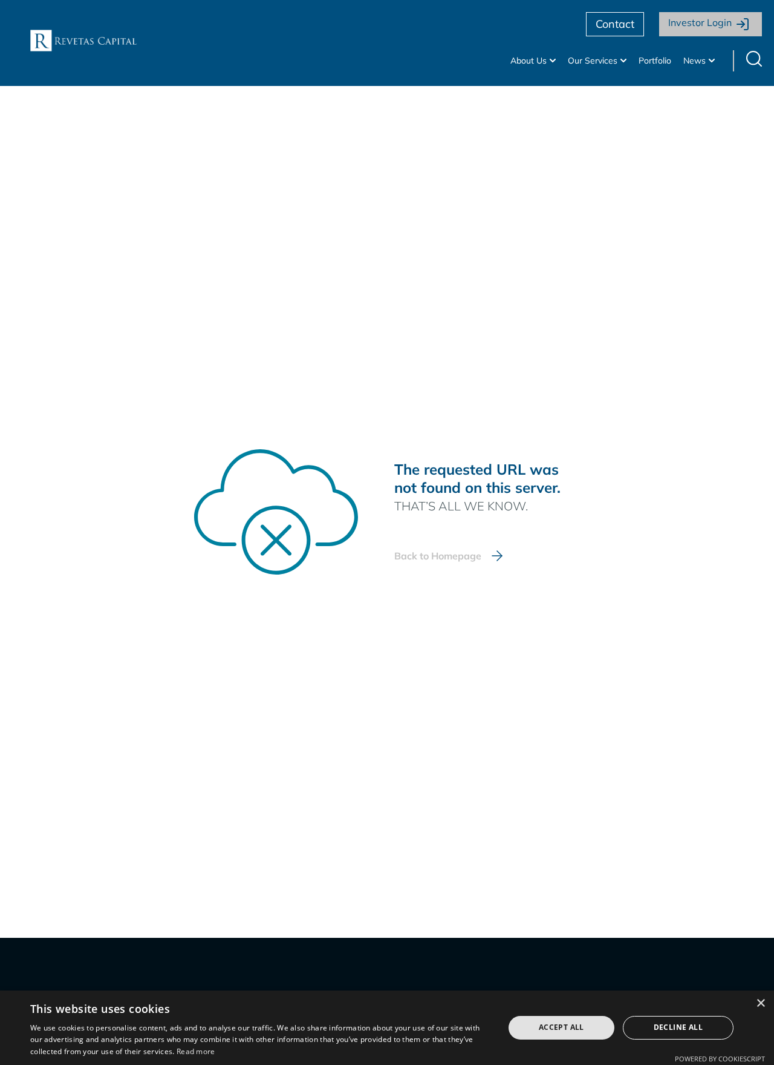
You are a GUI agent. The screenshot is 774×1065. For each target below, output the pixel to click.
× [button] (760, 1003)
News (694, 60)
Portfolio (655, 60)
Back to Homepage (437, 556)
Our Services (592, 60)
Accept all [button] (561, 1027)
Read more (196, 1051)
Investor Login (700, 22)
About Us (528, 60)
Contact (615, 24)
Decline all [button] (678, 1027)
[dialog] (387, 1028)
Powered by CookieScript (720, 1058)
